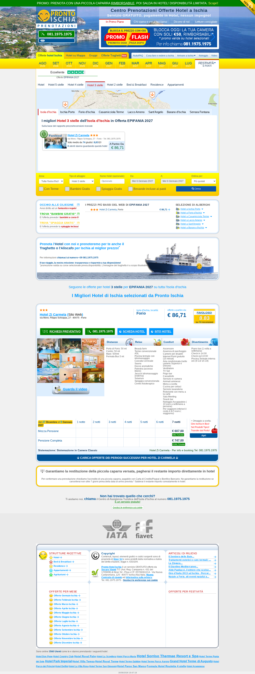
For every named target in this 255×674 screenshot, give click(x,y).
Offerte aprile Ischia (64, 608)
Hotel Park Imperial (58, 661)
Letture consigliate (206, 21)
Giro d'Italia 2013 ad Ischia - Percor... (190, 573)
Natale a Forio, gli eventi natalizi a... (189, 576)
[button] (127, 507)
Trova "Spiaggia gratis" (57, 223)
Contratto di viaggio (111, 577)
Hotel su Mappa (75, 55)
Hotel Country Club (63, 656)
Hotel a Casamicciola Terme (195, 216)
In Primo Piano (115, 21)
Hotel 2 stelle (115, 84)
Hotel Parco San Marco (131, 666)
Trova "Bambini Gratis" (58, 214)
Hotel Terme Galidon (130, 661)
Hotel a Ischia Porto (190, 209)
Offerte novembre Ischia (67, 638)
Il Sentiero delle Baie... (181, 556)
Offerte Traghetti (113, 55)
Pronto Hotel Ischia (111, 567)
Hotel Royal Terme (107, 661)
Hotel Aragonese (196, 666)
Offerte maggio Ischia (65, 612)
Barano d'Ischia (176, 112)
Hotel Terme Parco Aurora (155, 661)
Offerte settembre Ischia (67, 630)
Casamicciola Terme (111, 112)
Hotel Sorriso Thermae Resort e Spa (168, 656)
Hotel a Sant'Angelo (191, 224)
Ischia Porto (67, 112)
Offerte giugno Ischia (65, 617)
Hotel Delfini (61, 666)
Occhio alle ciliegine (57, 204)
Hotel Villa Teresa (83, 661)
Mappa (149, 574)
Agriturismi (60, 574)
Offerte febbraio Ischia (66, 600)
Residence (157, 84)
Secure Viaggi (108, 569)
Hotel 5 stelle (56, 84)
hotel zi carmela (53, 314)
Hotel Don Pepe (44, 656)
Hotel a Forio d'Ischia (191, 212)
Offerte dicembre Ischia (66, 642)
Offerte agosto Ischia (65, 625)
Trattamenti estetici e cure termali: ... (190, 560)
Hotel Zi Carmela (78, 135)
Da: (132, 176)
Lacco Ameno (136, 112)
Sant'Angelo (155, 112)
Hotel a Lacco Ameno (191, 220)
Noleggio (203, 55)
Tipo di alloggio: (77, 176)
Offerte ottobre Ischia (65, 634)
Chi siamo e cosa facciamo (150, 21)
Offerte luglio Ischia (64, 621)
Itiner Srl (117, 559)
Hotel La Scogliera (106, 656)
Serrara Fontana (199, 112)
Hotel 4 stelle (75, 84)
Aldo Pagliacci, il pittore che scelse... (190, 570)
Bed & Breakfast (137, 84)
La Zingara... (176, 563)
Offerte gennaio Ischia (65, 595)
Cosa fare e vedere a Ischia (160, 55)
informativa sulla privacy (139, 577)
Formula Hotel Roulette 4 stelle (166, 666)
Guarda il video (75, 389)
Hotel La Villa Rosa (79, 666)
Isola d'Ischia (48, 112)
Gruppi (93, 55)
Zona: (42, 176)
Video (214, 55)
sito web (75, 314)
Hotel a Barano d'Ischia (192, 227)
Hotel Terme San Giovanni (103, 666)
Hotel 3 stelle (95, 85)
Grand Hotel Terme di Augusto (191, 661)
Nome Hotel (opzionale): (112, 176)
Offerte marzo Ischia (64, 604)
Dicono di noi (181, 21)
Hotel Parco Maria (126, 656)
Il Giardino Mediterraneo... (183, 566)
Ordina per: (197, 176)
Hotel (41, 84)
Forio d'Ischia (87, 112)
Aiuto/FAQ (138, 55)
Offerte (50, 55)
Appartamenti (175, 84)
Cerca (197, 188)
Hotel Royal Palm (85, 656)
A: (162, 176)
